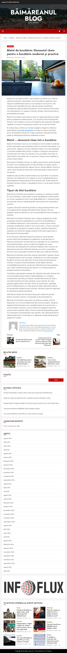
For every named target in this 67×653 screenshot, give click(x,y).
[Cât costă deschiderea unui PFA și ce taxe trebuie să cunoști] (9, 640)
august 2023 (7, 567)
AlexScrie (11, 57)
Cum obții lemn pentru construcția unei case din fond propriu (24, 362)
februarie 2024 (8, 544)
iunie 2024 (6, 533)
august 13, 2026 (22, 644)
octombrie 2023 (8, 560)
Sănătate (49, 635)
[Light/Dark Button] (60, 31)
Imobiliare (10, 46)
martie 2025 (7, 499)
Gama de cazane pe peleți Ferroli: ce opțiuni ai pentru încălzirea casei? (27, 398)
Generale (19, 621)
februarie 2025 (8, 503)
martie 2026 (7, 457)
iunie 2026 (6, 446)
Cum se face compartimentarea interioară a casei (54, 362)
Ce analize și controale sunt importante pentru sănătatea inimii (53, 640)
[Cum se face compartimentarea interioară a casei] (40, 362)
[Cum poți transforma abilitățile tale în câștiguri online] (39, 626)
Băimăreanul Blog (33, 15)
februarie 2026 (8, 461)
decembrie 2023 (8, 552)
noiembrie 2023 (8, 556)
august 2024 (7, 525)
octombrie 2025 (8, 476)
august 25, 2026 (22, 618)
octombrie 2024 (8, 518)
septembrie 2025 (9, 480)
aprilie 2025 (7, 495)
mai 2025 (6, 491)
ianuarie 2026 (8, 465)
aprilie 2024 (7, 541)
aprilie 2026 (7, 453)
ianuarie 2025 (8, 506)
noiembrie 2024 (8, 514)
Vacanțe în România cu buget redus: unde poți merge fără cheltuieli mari (27, 393)
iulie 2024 (6, 529)
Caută (7, 374)
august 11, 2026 (52, 645)
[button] (3, 31)
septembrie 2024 (9, 522)
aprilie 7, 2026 (53, 366)
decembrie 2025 (8, 469)
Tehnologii (49, 608)
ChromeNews (39, 651)
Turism (18, 608)
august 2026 (7, 438)
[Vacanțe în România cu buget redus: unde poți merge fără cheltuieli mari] (9, 613)
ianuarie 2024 (8, 548)
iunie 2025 (6, 488)
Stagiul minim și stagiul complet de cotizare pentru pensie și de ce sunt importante (31, 403)
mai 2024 (6, 537)
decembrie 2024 (8, 510)
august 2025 (7, 484)
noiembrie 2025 (8, 472)
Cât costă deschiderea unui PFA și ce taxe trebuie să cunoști (23, 414)
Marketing (49, 622)
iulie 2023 (6, 571)
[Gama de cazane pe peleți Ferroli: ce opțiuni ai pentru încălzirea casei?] (39, 613)
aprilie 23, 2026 (22, 366)
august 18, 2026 (52, 630)
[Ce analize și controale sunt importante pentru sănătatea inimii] (39, 640)
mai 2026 (6, 450)
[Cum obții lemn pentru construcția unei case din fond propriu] (9, 362)
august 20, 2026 (52, 618)
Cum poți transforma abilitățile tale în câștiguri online (21, 408)
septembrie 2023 (9, 563)
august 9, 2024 (20, 57)
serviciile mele (48, 331)
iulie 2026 (6, 442)
